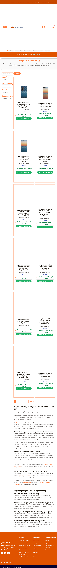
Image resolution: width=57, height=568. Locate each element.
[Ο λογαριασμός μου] (43, 27)
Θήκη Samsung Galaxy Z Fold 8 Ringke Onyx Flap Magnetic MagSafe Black (23, 267)
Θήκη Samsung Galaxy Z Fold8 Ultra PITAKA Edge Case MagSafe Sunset (45, 158)
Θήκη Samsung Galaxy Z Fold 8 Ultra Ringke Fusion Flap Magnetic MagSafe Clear (23, 375)
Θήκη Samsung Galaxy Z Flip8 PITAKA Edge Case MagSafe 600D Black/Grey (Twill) (23, 212)
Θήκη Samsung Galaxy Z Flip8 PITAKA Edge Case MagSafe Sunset (45, 105)
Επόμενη (32, 401)
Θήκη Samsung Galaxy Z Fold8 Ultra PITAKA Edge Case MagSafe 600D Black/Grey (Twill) (45, 212)
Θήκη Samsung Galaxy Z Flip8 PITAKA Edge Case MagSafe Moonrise (23, 158)
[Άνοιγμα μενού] (5, 27)
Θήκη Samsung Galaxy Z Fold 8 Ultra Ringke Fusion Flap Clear (45, 375)
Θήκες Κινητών (28, 54)
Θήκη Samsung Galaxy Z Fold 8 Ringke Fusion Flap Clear (23, 321)
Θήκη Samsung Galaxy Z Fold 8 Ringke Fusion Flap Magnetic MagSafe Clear (45, 267)
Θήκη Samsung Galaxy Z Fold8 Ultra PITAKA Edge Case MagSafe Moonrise (23, 105)
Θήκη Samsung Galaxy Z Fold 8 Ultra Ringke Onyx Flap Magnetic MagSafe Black (45, 321)
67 (27, 401)
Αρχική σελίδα (20, 54)
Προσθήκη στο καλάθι (23, 118)
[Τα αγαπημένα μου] (45, 27)
